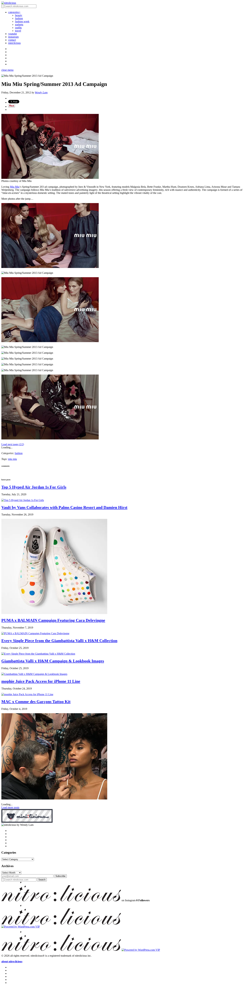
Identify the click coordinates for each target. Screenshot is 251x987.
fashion (19, 18)
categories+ (14, 12)
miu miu (12, 459)
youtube (12, 33)
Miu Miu (14, 186)
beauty (18, 15)
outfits (18, 27)
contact (12, 39)
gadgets (19, 24)
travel (18, 30)
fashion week (22, 21)
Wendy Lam (41, 92)
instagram (13, 36)
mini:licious (14, 43)
